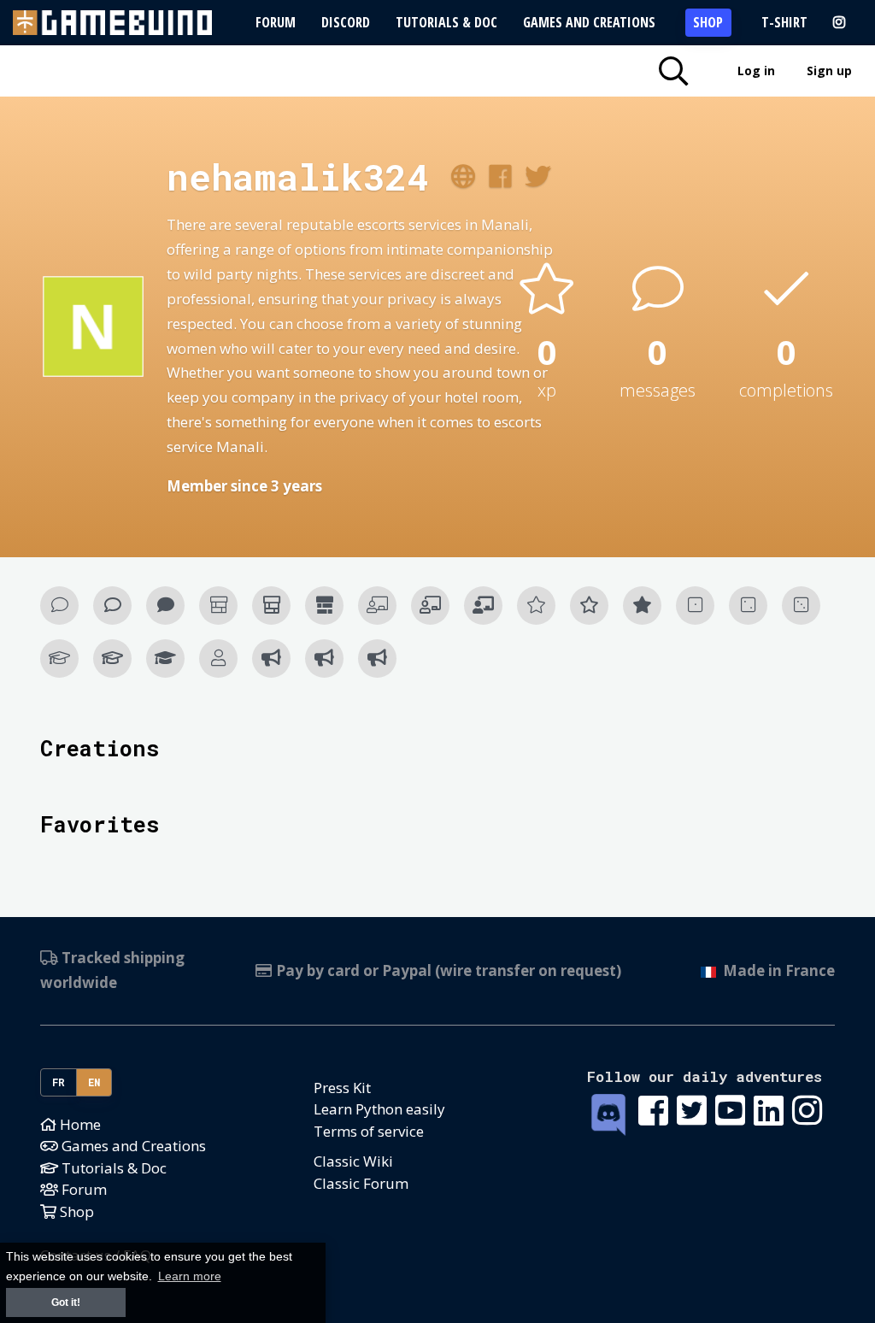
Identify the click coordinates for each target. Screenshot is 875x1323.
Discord (345, 22)
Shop (708, 22)
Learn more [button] (189, 1276)
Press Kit (342, 1087)
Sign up (829, 70)
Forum (275, 22)
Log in (756, 70)
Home (78, 1124)
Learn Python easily (379, 1109)
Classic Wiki (353, 1161)
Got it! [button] (65, 1302)
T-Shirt (784, 22)
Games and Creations (589, 22)
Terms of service (369, 1131)
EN (94, 1082)
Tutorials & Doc (446, 22)
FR (59, 1082)
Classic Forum (361, 1183)
